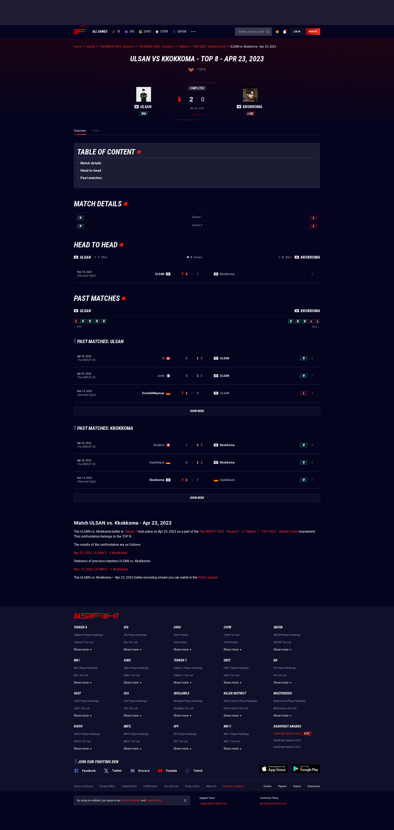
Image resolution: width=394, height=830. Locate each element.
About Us (211, 786)
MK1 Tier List (81, 675)
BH (275, 660)
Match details (90, 163)
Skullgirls (181, 693)
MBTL (127, 726)
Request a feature (233, 786)
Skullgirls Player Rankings (188, 701)
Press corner (192, 786)
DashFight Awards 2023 (287, 740)
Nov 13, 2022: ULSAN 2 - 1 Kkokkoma (101, 569)
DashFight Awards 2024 (287, 733)
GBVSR (181, 31)
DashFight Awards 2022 (287, 747)
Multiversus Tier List (285, 708)
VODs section (208, 577)
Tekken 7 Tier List (183, 675)
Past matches (91, 178)
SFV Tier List (181, 741)
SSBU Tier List (132, 675)
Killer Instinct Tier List (236, 708)
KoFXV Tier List (82, 741)
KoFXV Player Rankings (87, 734)
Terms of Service (83, 786)
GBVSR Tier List (282, 642)
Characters (313, 786)
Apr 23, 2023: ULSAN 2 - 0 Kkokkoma (100, 553)
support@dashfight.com (213, 803)
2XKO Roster (181, 635)
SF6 (131, 31)
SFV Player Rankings (185, 734)
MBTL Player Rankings (136, 734)
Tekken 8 (80, 627)
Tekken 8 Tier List (84, 642)
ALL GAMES (99, 31)
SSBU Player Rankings (136, 668)
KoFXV (78, 726)
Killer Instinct (235, 693)
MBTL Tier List (132, 741)
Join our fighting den (98, 761)
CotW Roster (231, 642)
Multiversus (283, 693)
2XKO (147, 31)
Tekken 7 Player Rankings (188, 668)
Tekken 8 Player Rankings (88, 635)
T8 (118, 31)
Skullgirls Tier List (184, 708)
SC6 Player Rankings (135, 701)
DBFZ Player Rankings (236, 668)
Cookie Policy (129, 786)
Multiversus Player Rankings (290, 701)
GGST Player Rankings (86, 701)
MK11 (227, 726)
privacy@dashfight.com (273, 803)
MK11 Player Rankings (236, 734)
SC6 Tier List (131, 708)
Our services (171, 786)
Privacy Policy (107, 786)
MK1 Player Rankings (86, 668)
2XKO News (180, 642)
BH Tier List (280, 675)
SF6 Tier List (130, 642)
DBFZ (227, 660)
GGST (77, 693)
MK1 (77, 660)
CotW (164, 31)
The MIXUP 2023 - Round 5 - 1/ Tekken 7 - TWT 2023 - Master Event (248, 531)
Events (267, 786)
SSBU (127, 660)
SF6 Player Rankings (135, 635)
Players (282, 786)
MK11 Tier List (232, 741)
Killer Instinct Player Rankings (240, 701)
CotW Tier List (231, 635)
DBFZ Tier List (231, 675)
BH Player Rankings (285, 668)
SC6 (126, 693)
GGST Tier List (82, 708)
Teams (297, 786)
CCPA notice (150, 786)
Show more (81, 649)
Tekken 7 (130, 531)
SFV (176, 726)
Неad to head (90, 170)
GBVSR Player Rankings (287, 635)
